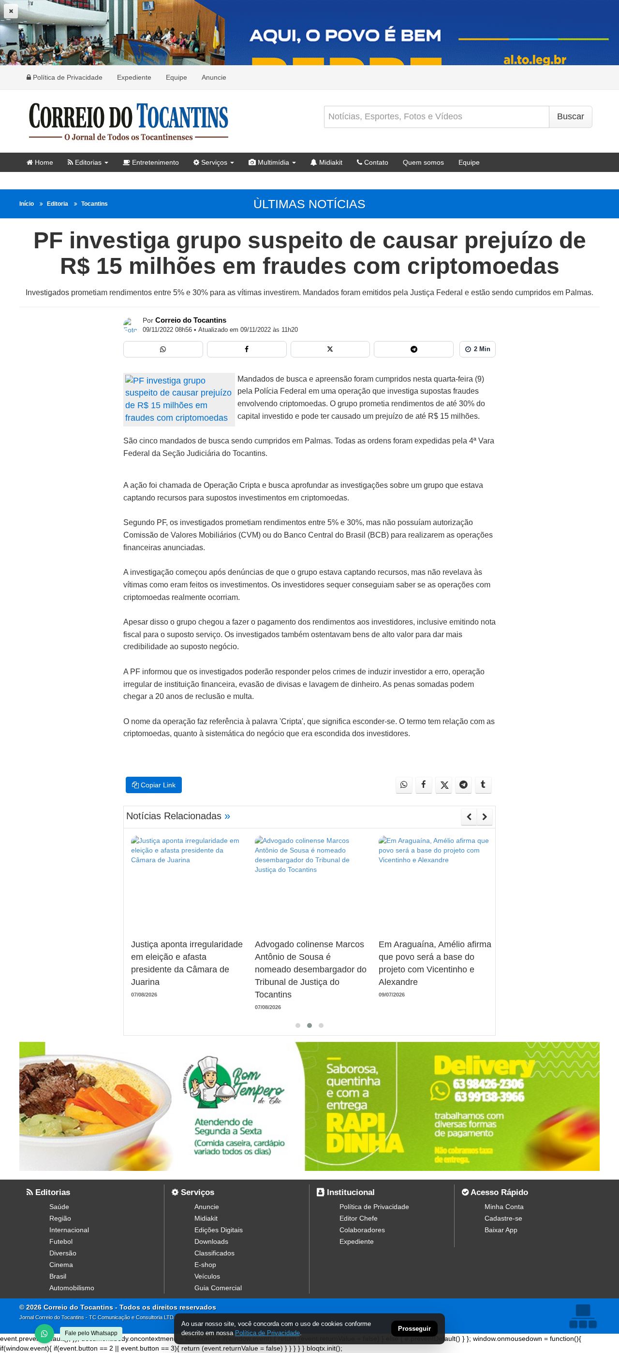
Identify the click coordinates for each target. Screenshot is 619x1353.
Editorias (87, 162)
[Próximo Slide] (485, 817)
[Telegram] (414, 349)
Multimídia (272, 162)
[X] (330, 349)
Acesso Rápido (498, 1192)
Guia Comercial (218, 1288)
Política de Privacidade (67, 77)
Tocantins (94, 203)
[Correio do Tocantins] (131, 325)
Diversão (62, 1253)
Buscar (570, 116)
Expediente (134, 77)
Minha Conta (504, 1207)
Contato (375, 162)
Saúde (59, 1207)
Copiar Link (157, 785)
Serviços (213, 162)
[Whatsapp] (163, 349)
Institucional (349, 1192)
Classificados (214, 1253)
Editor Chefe (358, 1218)
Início (26, 203)
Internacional (69, 1230)
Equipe (176, 77)
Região (60, 1218)
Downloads (211, 1241)
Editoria (57, 203)
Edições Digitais (218, 1230)
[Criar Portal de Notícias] (583, 1316)
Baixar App (501, 1230)
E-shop (205, 1264)
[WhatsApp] (44, 1333)
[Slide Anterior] (469, 817)
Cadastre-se (503, 1218)
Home (43, 162)
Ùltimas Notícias (309, 204)
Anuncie (214, 77)
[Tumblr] (483, 785)
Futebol (61, 1241)
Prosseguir (414, 1329)
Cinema (61, 1264)
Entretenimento (154, 162)
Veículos (207, 1276)
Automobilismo (71, 1288)
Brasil (57, 1276)
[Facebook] (247, 349)
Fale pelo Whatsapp (91, 1333)
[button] (298, 1025)
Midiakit (329, 162)
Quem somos (423, 162)
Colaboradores (362, 1230)
